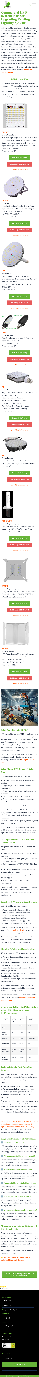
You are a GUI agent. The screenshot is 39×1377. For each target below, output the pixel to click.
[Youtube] (9, 1318)
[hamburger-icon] (34, 4)
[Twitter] (6, 1318)
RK (3, 387)
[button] (30, 5)
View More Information (19, 169)
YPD (3, 270)
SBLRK (5, 586)
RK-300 (5, 200)
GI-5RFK (5, 132)
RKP (4, 455)
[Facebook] (3, 1318)
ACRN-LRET (7, 521)
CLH (4, 332)
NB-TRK (5, 648)
